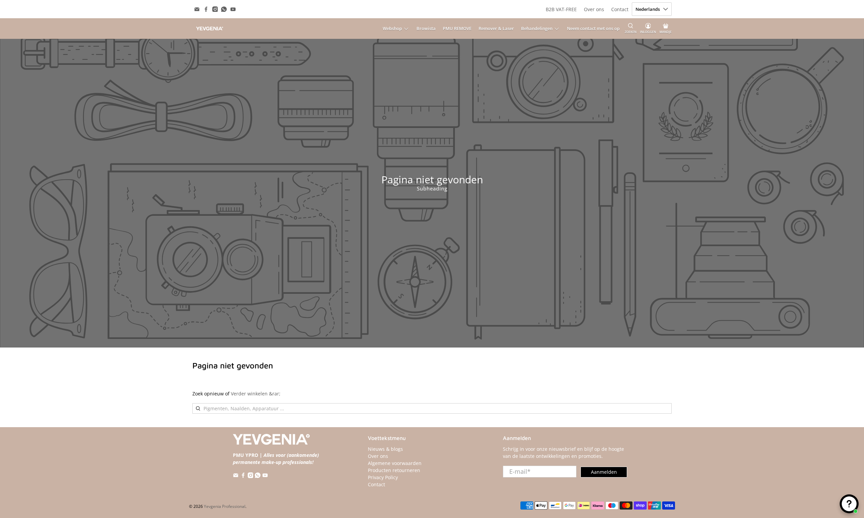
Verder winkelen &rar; (255, 393)
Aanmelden (604, 472)
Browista (426, 28)
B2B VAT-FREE (561, 9)
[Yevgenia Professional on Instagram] (215, 9)
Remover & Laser (496, 28)
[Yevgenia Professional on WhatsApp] (224, 9)
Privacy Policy (383, 477)
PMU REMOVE (457, 28)
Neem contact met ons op (593, 28)
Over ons (594, 9)
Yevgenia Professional (224, 506)
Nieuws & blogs (385, 449)
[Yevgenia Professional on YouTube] (233, 9)
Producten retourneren (394, 470)
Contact (619, 9)
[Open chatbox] (849, 503)
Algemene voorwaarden (395, 463)
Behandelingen (536, 28)
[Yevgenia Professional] (209, 28)
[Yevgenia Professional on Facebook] (206, 9)
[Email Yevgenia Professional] (197, 9)
